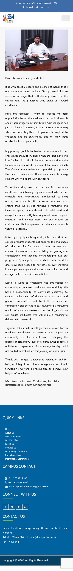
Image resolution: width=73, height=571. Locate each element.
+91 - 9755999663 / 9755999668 (35, 3)
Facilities (9, 444)
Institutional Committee (17, 459)
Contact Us (10, 448)
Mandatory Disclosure (16, 451)
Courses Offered (13, 436)
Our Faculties (11, 440)
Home (8, 429)
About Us (9, 433)
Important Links (13, 455)
